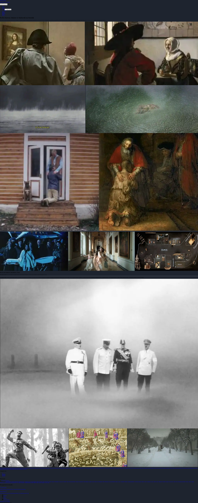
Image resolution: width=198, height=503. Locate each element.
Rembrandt (2, 482)
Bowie (23, 481)
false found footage (72, 481)
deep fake (46, 481)
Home (3, 6)
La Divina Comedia (138, 481)
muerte (155, 481)
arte (7, 481)
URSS (40, 482)
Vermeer (42, 482)
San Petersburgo (13, 482)
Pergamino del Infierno (182, 481)
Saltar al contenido (3, 0)
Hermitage (100, 481)
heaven (96, 481)
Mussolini (160, 481)
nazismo (167, 481)
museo (157, 481)
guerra (93, 481)
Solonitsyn (23, 482)
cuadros (37, 481)
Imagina (3, 7)
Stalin (32, 482)
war (45, 482)
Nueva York (171, 481)
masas (152, 481)
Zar (46, 482)
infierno (116, 481)
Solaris (19, 482)
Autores (3, 9)
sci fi (17, 482)
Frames (3, 14)
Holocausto (107, 481)
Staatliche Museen (28, 482)
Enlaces (3, 15)
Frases (3, 11)
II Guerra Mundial (112, 481)
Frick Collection (86, 481)
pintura (187, 481)
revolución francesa (7, 482)
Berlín (13, 481)
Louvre (145, 481)
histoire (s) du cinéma (5, 2)
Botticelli (20, 481)
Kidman (126, 481)
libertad (142, 481)
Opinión (3, 12)
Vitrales (3, 8)
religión (192, 481)
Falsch (68, 481)
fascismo (77, 481)
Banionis (10, 481)
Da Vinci (40, 481)
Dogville (50, 481)
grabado (90, 481)
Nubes (5, 10)
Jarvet (119, 481)
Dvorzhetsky (57, 481)
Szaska (37, 482)
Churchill (26, 481)
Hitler (104, 481)
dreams (53, 481)
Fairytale (64, 481)
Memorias (3, 13)
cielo (29, 481)
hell (97, 481)
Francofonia (81, 481)
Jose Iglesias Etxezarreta (5, 480)
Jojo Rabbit (122, 481)
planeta (190, 481)
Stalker (35, 482)
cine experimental (33, 481)
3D (6, 481)
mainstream (149, 481)
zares (48, 482)
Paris (177, 481)
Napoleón (164, 481)
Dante (44, 481)
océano (174, 481)
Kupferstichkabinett (131, 481)
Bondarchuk (16, 481)
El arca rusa (61, 481)
